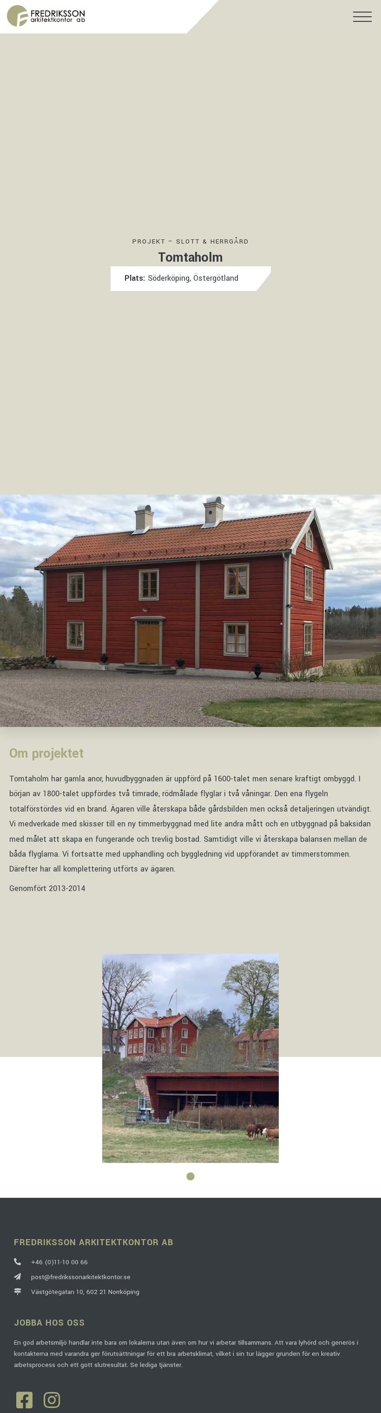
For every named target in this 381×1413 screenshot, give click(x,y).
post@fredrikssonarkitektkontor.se (79, 1277)
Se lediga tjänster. (156, 1364)
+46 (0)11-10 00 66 (57, 1262)
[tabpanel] (190, 1058)
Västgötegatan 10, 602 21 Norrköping (83, 1292)
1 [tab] (190, 1177)
